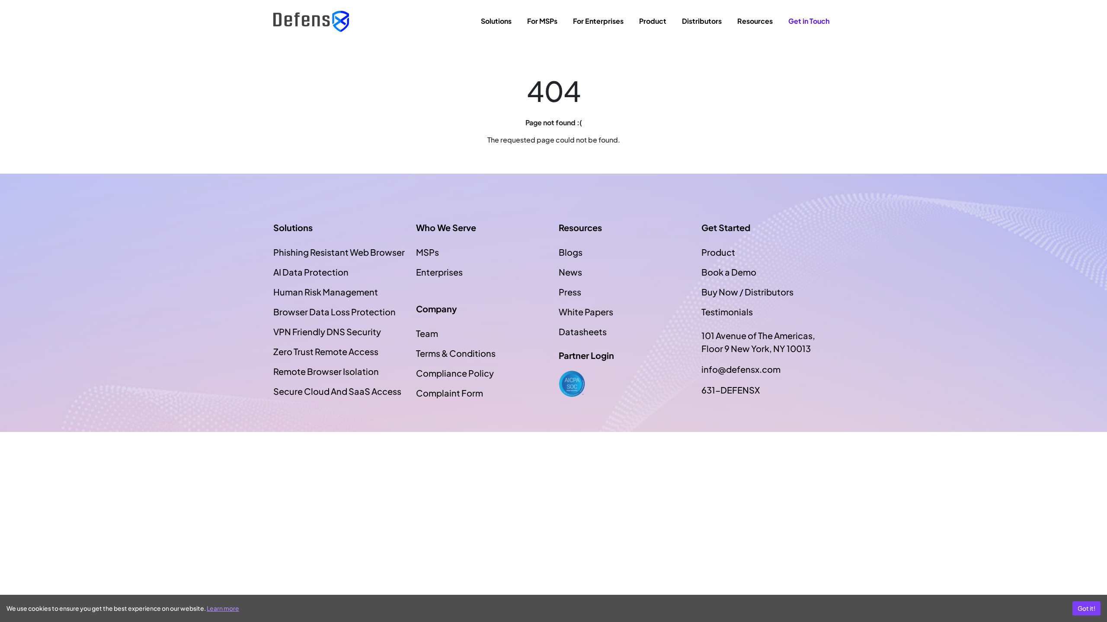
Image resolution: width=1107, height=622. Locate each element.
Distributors (702, 20)
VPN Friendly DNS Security (327, 331)
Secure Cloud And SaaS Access (337, 391)
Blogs (570, 252)
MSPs (427, 252)
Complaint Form (449, 392)
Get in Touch (808, 20)
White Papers (586, 311)
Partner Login (586, 355)
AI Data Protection (311, 272)
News (570, 272)
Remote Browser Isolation (326, 371)
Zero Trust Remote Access (325, 351)
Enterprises (439, 272)
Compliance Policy (455, 373)
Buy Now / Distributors (747, 291)
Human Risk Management (325, 291)
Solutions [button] (496, 20)
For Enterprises (598, 20)
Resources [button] (755, 20)
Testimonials (727, 311)
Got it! (1086, 608)
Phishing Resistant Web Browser (339, 252)
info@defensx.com (741, 369)
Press (570, 291)
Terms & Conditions (456, 353)
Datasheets (583, 331)
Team (427, 333)
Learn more (223, 608)
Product (652, 20)
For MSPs (542, 20)
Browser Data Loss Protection (334, 311)
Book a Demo (728, 272)
